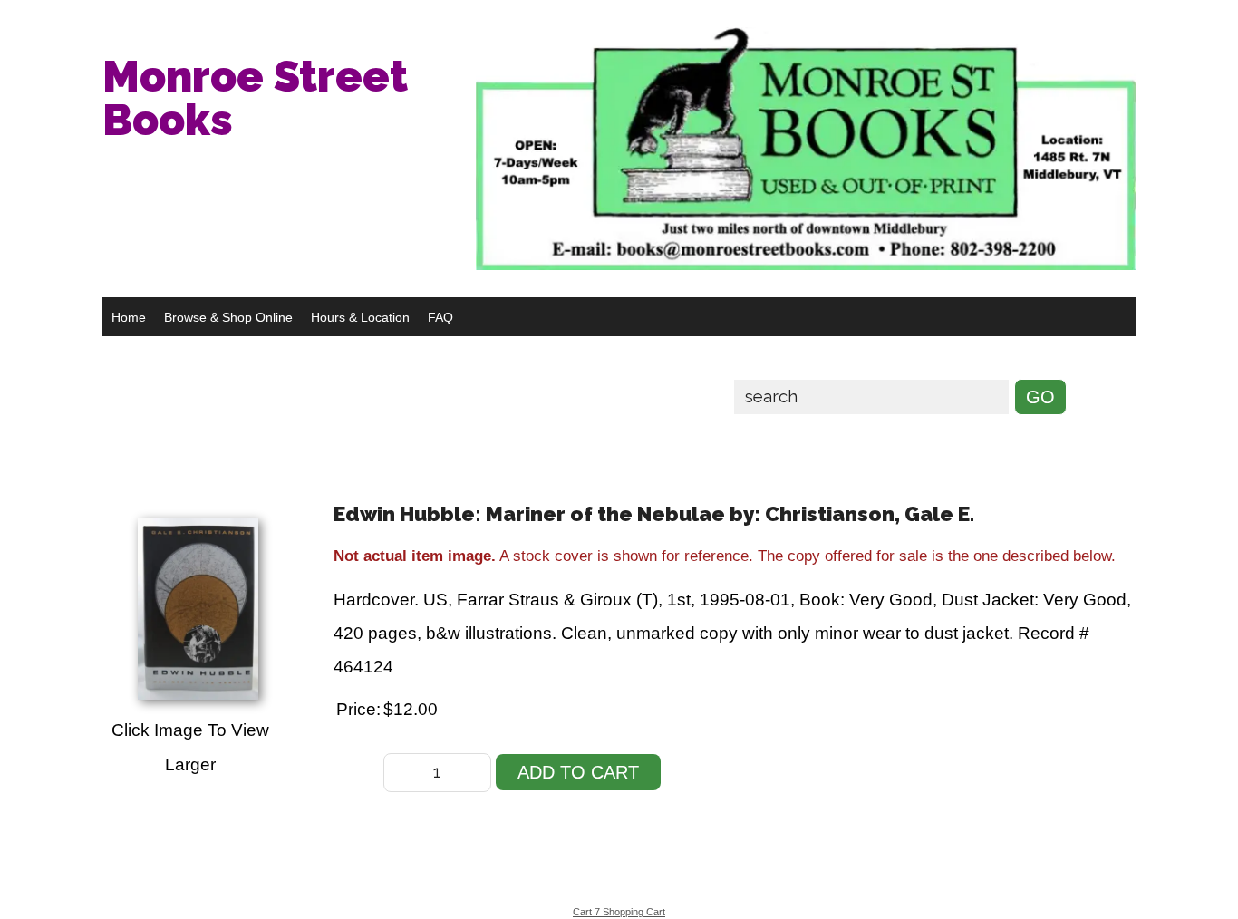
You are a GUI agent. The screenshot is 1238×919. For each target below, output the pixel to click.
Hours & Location (360, 317)
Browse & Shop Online (228, 317)
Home (128, 317)
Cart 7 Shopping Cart (619, 911)
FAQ (440, 317)
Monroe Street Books (255, 98)
